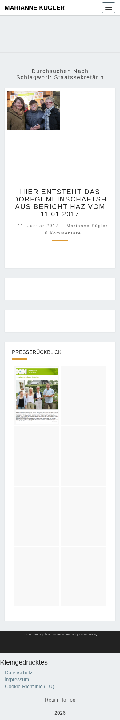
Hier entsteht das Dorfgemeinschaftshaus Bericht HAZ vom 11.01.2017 (60, 203)
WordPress (69, 634)
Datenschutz (18, 672)
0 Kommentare (63, 232)
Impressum (17, 679)
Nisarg (93, 634)
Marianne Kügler (35, 7)
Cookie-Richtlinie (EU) (29, 686)
